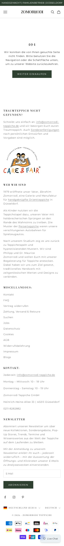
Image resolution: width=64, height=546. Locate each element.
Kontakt (8, 294)
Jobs (6, 323)
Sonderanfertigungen (45, 129)
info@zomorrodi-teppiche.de (36, 374)
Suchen (8, 317)
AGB (6, 340)
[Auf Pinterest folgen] (23, 497)
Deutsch (51, 508)
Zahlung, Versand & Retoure (21, 311)
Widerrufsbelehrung (16, 345)
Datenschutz (11, 328)
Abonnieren (18, 484)
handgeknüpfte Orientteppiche (28, 199)
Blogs (7, 357)
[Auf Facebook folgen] (5, 497)
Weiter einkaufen (32, 74)
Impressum (10, 351)
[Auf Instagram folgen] (14, 497)
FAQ (6, 300)
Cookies (8, 334)
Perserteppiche (29, 226)
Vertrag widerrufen (16, 305)
